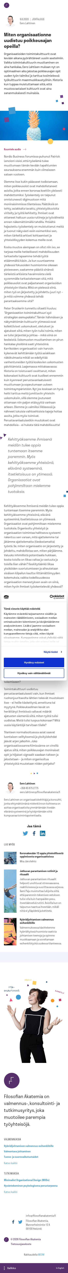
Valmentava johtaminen (17, 1151)
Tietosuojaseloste (21, 1244)
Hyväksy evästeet (34, 662)
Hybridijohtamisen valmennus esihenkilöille (28, 1146)
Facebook (13, 1222)
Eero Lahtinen (27, 23)
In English (60, 1268)
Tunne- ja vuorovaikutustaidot (21, 1157)
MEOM (41, 1255)
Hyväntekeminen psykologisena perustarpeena (30, 1186)
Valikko (11, 1268)
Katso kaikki (10, 1163)
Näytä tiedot (51, 652)
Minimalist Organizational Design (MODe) (27, 1180)
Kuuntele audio (12, 149)
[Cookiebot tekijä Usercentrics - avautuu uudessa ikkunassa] (49, 597)
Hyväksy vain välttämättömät (34, 673)
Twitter (20, 1222)
